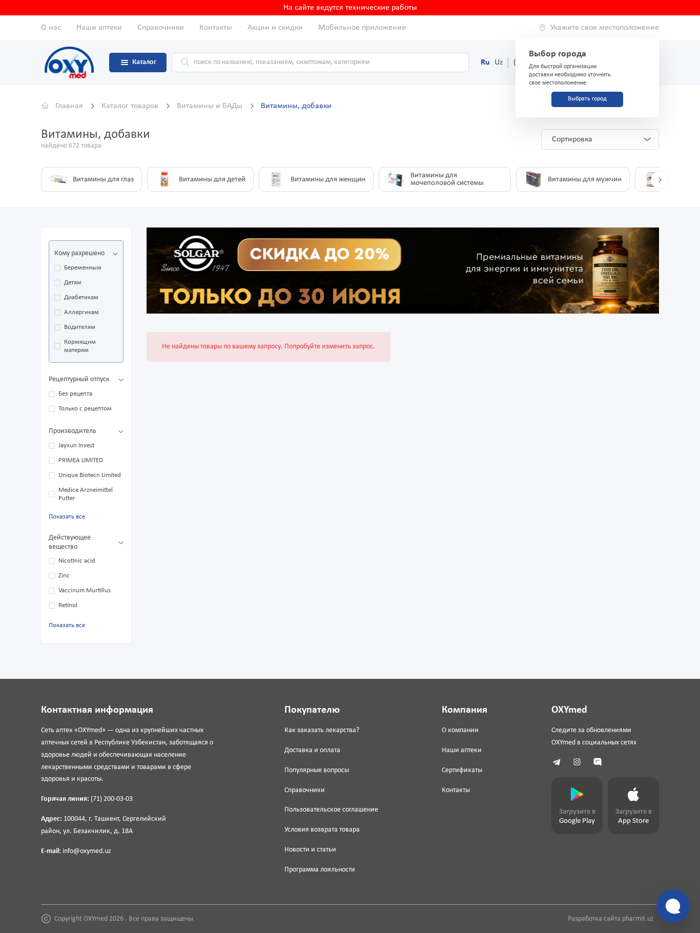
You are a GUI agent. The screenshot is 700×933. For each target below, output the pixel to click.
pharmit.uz (638, 919)
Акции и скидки (275, 28)
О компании (460, 730)
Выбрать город (587, 99)
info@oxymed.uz (87, 851)
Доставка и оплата (312, 750)
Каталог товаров (130, 106)
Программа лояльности (319, 870)
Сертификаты (462, 770)
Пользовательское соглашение (331, 810)
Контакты (215, 28)
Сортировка (572, 139)
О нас (51, 28)
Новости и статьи (310, 850)
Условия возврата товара (322, 830)
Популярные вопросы (316, 770)
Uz (499, 62)
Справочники (160, 28)
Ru (485, 62)
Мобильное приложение (362, 28)
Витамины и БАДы (210, 106)
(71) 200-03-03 (112, 799)
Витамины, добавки (296, 106)
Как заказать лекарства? (321, 730)
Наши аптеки (99, 28)
